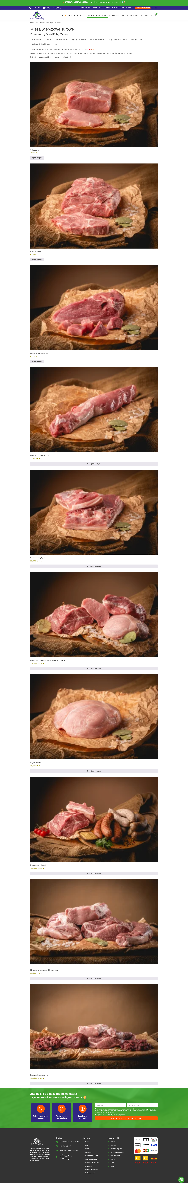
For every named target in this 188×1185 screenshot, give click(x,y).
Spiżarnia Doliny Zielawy (41, 44)
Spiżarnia (144, 15)
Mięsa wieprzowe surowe (97, 15)
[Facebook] (152, 8)
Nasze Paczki (37, 39)
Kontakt (128, 8)
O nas (101, 8)
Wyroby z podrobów (79, 39)
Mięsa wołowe (130, 15)
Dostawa (107, 8)
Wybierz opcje (37, 158)
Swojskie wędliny (62, 39)
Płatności (115, 8)
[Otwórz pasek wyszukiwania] (152, 15)
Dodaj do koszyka (94, 464)
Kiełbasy (49, 39)
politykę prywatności (120, 1114)
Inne (55, 44)
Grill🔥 (63, 15)
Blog (122, 8)
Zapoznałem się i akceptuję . (112, 1114)
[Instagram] (156, 7)
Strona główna (86, 8)
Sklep (95, 8)
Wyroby (83, 15)
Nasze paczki (73, 15)
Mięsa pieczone (114, 15)
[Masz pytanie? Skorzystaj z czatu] (181, 1180)
